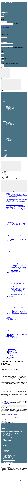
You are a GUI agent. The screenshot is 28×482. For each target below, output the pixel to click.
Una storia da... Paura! (15, 271)
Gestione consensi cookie (8, 458)
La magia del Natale (12, 352)
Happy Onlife (11, 335)
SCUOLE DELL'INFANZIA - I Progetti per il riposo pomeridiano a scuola (15, 202)
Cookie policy (6, 450)
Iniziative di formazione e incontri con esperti (17, 334)
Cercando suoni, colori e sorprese (18, 264)
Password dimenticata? (5, 27)
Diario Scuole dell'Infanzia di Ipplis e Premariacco (16, 223)
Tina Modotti (11, 357)
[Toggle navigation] (11, 84)
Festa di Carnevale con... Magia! (17, 309)
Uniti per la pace (14, 270)
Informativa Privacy (7, 453)
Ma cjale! (10, 351)
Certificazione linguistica (11, 358)
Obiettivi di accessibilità (8, 456)
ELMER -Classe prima (13, 350)
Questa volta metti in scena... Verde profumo (17, 235)
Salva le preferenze (10, 422)
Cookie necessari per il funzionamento (8, 417)
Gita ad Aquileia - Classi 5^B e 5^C (18, 307)
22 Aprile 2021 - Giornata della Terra (18, 287)
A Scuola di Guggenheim (16, 263)
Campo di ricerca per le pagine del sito (8, 158)
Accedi (2, 16)
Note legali (5, 451)
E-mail (14, 43)
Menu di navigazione (18, 191)
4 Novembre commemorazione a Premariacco (17, 237)
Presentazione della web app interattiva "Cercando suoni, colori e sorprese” (19, 268)
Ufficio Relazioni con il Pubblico (10, 454)
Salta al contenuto (4, 1)
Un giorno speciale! (12, 238)
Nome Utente (15, 23)
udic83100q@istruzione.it (16, 437)
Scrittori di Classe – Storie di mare (18, 311)
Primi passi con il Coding (16, 286)
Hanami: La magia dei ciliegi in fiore (18, 288)
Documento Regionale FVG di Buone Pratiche (15, 203)
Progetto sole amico (10, 336)
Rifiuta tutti (11, 405)
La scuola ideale (11, 349)
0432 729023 (7, 435)
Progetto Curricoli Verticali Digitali (18, 312)
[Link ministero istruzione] (6, 2)
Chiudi (2, 53)
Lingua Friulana (9, 318)
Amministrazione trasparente (9, 460)
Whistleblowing (6, 457)
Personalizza (3, 405)
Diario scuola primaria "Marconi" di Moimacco (15, 208)
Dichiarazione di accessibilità (9, 455)
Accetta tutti (20, 405)
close (2, 90)
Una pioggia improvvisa (13, 355)
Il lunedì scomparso (12, 356)
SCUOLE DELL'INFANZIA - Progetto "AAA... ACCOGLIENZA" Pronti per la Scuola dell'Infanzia (16, 195)
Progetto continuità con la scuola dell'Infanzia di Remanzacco (17, 290)
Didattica (5, 172)
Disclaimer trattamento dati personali (8, 470)
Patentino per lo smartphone (14, 333)
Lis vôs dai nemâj (12, 353)
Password (15, 24)
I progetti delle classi (7, 174)
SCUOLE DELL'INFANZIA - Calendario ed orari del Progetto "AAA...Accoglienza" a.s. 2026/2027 (16, 197)
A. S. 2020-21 (6, 177)
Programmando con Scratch (16, 310)
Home (4, 171)
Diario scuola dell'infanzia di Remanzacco (14, 205)
